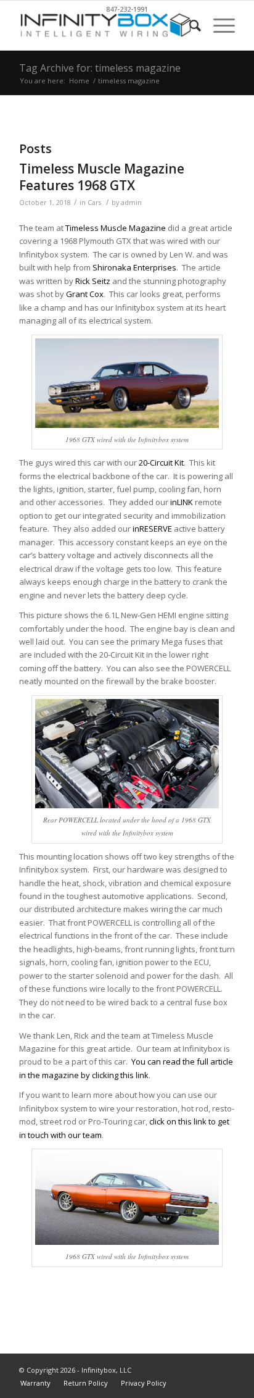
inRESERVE (152, 528)
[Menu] (218, 25)
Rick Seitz (92, 281)
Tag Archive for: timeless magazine (100, 68)
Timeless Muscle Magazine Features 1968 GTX (101, 177)
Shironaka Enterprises (134, 267)
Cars (94, 202)
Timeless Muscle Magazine (115, 227)
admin (131, 202)
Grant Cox (85, 293)
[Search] (189, 25)
